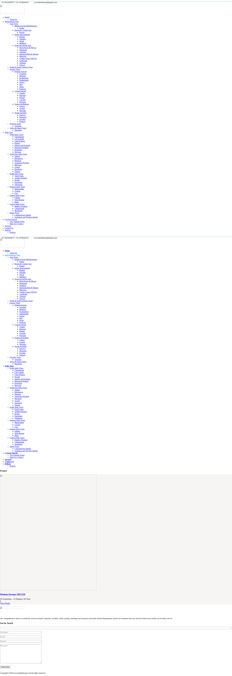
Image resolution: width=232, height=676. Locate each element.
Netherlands (24, 80)
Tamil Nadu (19, 176)
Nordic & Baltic (20, 113)
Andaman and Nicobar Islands (26, 217)
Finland (22, 122)
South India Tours (16, 174)
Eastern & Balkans (21, 104)
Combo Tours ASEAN (28, 58)
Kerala (17, 180)
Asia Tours (14, 24)
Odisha (17, 198)
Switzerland (23, 78)
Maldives (22, 43)
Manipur (17, 161)
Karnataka (18, 182)
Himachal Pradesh (21, 148)
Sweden (22, 119)
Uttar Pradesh (19, 141)
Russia (21, 32)
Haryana (17, 152)
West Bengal (19, 200)
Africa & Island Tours (18, 128)
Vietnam (22, 63)
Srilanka (22, 39)
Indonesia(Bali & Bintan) (29, 54)
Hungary (22, 95)
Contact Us (9, 228)
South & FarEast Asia (22, 45)
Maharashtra (19, 189)
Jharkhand (18, 211)
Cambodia (23, 61)
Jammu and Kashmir (22, 145)
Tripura (17, 172)
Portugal (22, 89)
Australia (17, 126)
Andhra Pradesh (20, 178)
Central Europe (20, 91)
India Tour (9, 132)
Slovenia (22, 111)
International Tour (11, 22)
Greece (22, 106)
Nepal (21, 41)
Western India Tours (17, 187)
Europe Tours (15, 69)
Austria (22, 93)
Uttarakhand (19, 137)
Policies (8, 230)
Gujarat (17, 191)
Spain (21, 87)
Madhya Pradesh (20, 206)
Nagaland (18, 169)
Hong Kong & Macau (27, 48)
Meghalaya (18, 158)
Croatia (22, 108)
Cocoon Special (11, 219)
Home (7, 17)
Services (8, 226)
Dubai (21, 28)
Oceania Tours (15, 124)
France (22, 82)
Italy (21, 85)
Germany (22, 74)
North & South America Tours (21, 67)
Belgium (22, 76)
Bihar (16, 202)
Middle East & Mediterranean (25, 26)
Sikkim (17, 156)
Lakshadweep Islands (22, 215)
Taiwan (22, 65)
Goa (16, 193)
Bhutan (22, 37)
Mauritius (18, 130)
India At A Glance (16, 224)
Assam (17, 167)
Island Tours (14, 213)
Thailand (22, 52)
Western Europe (20, 72)
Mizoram (17, 165)
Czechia (22, 100)
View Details (5, 603)
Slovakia (22, 102)
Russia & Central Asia (22, 30)
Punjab (17, 143)
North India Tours (16, 135)
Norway (22, 115)
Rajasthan (18, 150)
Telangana (18, 185)
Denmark (22, 117)
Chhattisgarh (19, 208)
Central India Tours (17, 204)
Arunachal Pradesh (21, 163)
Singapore (23, 50)
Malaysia (22, 56)
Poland (22, 98)
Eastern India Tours (17, 195)
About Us (13, 19)
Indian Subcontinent (22, 35)
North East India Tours (18, 154)
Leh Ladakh (19, 139)
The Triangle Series (17, 222)
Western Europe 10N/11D (12, 594)
